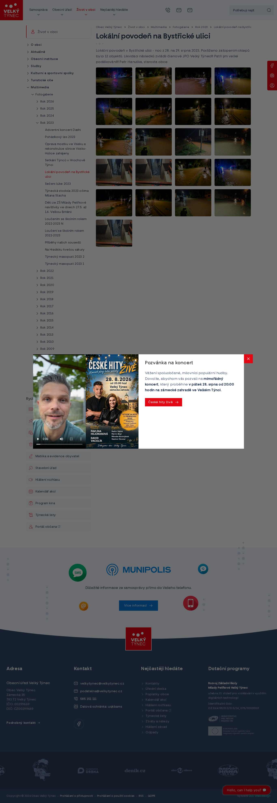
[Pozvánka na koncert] (112, 401)
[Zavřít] (248, 358)
